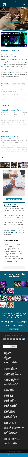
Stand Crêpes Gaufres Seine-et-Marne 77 (10, 407)
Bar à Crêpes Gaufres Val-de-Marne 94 (10, 416)
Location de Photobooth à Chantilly (9, 369)
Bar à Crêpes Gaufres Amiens (8, 389)
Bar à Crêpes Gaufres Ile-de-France (10, 399)
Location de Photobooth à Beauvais (9, 367)
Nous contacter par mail (14, 199)
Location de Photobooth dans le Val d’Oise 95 (11, 378)
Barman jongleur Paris (7, 357)
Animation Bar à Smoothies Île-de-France (11, 432)
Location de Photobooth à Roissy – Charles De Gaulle (12, 374)
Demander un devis (14, 21)
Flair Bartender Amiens (7, 353)
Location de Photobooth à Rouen (9, 375)
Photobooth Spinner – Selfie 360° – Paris (10, 438)
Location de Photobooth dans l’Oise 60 (10, 376)
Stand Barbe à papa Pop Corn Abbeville (10, 422)
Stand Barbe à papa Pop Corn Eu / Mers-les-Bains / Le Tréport (14, 427)
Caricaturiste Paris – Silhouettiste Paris (10, 362)
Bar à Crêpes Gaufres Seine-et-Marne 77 (10, 406)
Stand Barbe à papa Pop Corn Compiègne (10, 425)
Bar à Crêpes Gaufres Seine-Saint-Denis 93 (11, 414)
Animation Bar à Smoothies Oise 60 (9, 435)
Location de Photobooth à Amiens (9, 366)
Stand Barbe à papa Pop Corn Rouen (10, 429)
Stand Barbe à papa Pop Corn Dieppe (10, 426)
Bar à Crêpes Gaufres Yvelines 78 (9, 408)
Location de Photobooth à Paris (9, 373)
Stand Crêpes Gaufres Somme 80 (9, 410)
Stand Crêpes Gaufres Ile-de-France (10, 400)
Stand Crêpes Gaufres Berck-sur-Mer (10, 393)
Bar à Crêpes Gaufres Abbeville (9, 387)
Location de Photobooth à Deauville (9, 370)
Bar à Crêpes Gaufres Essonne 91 (9, 411)
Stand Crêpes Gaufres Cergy (8, 395)
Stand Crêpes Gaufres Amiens (9, 390)
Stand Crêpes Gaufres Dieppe (8, 397)
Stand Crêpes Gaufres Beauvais (9, 392)
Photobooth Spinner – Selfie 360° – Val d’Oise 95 (12, 439)
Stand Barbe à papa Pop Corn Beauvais (10, 424)
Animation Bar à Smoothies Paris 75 (9, 431)
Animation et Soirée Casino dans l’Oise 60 (11, 383)
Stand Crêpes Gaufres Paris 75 (9, 403)
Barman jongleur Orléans (8, 355)
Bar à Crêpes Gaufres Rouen (8, 401)
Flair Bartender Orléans (14, 51)
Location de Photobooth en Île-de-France (11, 372)
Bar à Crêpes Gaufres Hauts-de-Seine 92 (10, 413)
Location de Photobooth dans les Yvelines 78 (11, 379)
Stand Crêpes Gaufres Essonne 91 (9, 412)
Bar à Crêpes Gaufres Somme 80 (9, 409)
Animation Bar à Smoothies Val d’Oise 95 (10, 434)
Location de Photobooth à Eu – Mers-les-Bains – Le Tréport (13, 371)
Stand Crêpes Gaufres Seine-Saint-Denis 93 (11, 415)
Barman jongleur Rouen (7, 359)
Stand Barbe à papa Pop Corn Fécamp (10, 428)
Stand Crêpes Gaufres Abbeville (9, 388)
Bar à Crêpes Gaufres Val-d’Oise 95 (9, 418)
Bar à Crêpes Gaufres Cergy (8, 394)
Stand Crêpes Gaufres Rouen (8, 402)
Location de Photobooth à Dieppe (9, 381)
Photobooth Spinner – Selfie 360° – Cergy (10, 443)
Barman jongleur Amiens (8, 352)
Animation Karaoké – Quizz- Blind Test (10, 361)
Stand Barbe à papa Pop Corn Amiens (10, 423)
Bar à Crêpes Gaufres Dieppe (8, 396)
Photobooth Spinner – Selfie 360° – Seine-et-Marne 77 (13, 440)
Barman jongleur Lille (7, 354)
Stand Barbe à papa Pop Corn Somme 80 (10, 430)
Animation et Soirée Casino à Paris (9, 382)
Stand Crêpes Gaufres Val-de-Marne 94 (10, 417)
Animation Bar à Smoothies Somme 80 (10, 433)
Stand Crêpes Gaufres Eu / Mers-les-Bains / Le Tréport (13, 398)
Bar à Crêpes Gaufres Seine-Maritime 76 (10, 404)
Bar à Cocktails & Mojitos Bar (14, 16)
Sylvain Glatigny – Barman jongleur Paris (10, 360)
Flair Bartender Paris (7, 358)
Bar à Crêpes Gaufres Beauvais (9, 391)
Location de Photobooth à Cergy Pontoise (10, 368)
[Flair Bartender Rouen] (21, 84)
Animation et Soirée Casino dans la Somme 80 (11, 384)
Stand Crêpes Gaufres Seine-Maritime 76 (10, 405)
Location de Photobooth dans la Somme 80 (11, 377)
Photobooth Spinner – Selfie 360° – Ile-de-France (12, 441)
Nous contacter (14, 329)
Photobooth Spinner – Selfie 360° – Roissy (11, 442)
